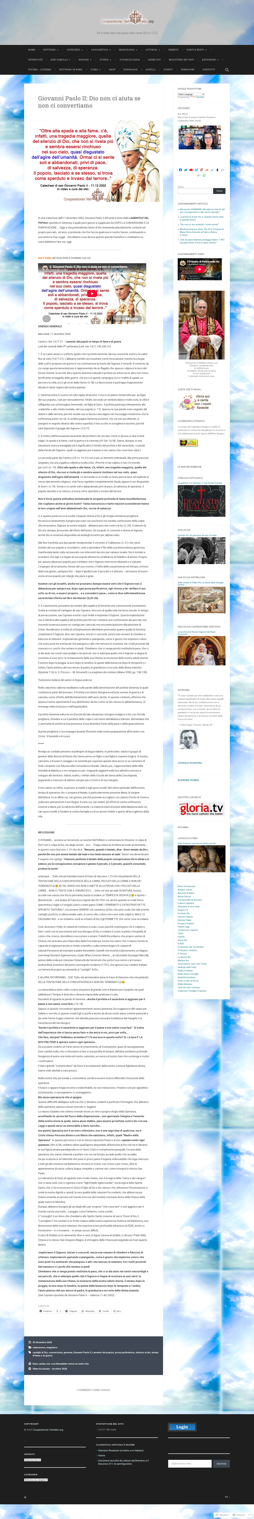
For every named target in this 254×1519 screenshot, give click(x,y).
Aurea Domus (184, 896)
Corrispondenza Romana (190, 900)
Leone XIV (154, 59)
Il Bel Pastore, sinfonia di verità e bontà (197, 843)
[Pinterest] (201, 170)
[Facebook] (180, 170)
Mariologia (127, 49)
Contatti (209, 69)
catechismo (39, 1347)
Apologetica (99, 49)
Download (130, 69)
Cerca (180, 187)
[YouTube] (191, 170)
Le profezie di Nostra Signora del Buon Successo (196, 633)
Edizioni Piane (184, 920)
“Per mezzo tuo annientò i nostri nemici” (199, 224)
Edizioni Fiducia (185, 916)
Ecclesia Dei (183, 913)
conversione (55, 1352)
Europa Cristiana (186, 923)
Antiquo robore (185, 889)
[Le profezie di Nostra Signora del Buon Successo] (201, 664)
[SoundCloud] (207, 170)
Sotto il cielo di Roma (188, 980)
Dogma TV (183, 910)
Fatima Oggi (183, 926)
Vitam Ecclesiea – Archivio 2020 (50, 1368)
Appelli (151, 69)
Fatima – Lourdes (39, 69)
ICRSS (181, 943)
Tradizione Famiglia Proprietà (192, 991)
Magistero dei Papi (181, 59)
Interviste (35, 59)
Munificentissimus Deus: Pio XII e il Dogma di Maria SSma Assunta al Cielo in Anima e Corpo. (202, 232)
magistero (51, 1347)
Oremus (173, 49)
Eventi (168, 69)
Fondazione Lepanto (188, 930)
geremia (67, 1352)
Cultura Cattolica (186, 903)
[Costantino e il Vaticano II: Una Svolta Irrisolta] (201, 516)
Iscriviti (221, 1463)
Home (31, 49)
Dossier (84, 59)
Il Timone (182, 953)
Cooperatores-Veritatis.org (48, 1429)
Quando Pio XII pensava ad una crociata (197, 535)
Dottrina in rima (71, 69)
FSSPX (181, 937)
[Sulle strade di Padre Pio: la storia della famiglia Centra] (201, 612)
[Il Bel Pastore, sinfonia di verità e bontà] (201, 871)
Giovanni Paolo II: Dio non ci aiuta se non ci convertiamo (89, 101)
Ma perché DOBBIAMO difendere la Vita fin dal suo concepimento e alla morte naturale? (202, 211)
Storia (104, 59)
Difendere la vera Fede (188, 906)
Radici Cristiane (185, 970)
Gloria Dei (182, 940)
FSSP (180, 933)
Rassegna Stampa (188, 780)
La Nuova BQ (184, 957)
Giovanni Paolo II (82, 1352)
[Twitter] (186, 170)
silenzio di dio (143, 1352)
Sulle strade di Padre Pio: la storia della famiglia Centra (200, 583)
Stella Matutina (185, 984)
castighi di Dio (40, 1352)
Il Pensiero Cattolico (187, 950)
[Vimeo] (196, 170)
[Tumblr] (217, 170)
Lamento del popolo (103, 1352)
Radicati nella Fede (187, 967)
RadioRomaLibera (186, 977)
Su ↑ (227, 1497)
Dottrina (49, 49)
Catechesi (73, 49)
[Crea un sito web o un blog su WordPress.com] (25, 1497)
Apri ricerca (227, 70)
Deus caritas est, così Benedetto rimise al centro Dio (61, 1363)
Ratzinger (209, 59)
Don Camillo (59, 59)
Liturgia (151, 49)
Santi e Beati (195, 49)
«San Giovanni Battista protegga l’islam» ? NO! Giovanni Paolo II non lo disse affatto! (202, 241)
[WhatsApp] (204, 175)
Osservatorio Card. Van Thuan (192, 964)
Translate (199, 97)
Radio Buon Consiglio (188, 974)
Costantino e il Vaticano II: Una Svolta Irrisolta (200, 483)
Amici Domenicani (186, 886)
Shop (112, 69)
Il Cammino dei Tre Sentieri (191, 947)
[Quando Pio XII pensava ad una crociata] (201, 563)
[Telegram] (212, 170)
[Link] (223, 170)
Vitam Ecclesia (130, 59)
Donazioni (188, 69)
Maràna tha (183, 960)
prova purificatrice (124, 1352)
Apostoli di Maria (186, 893)
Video (94, 69)
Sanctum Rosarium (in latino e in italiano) (120, 1450)
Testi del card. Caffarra (189, 987)
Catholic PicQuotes (190, 763)
